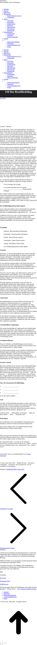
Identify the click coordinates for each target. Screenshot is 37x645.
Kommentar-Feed (5, 581)
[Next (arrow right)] (2, 644)
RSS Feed (3, 578)
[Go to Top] (18, 641)
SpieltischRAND (11, 469)
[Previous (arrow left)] (0, 644)
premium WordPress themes (28, 589)
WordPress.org (4, 584)
